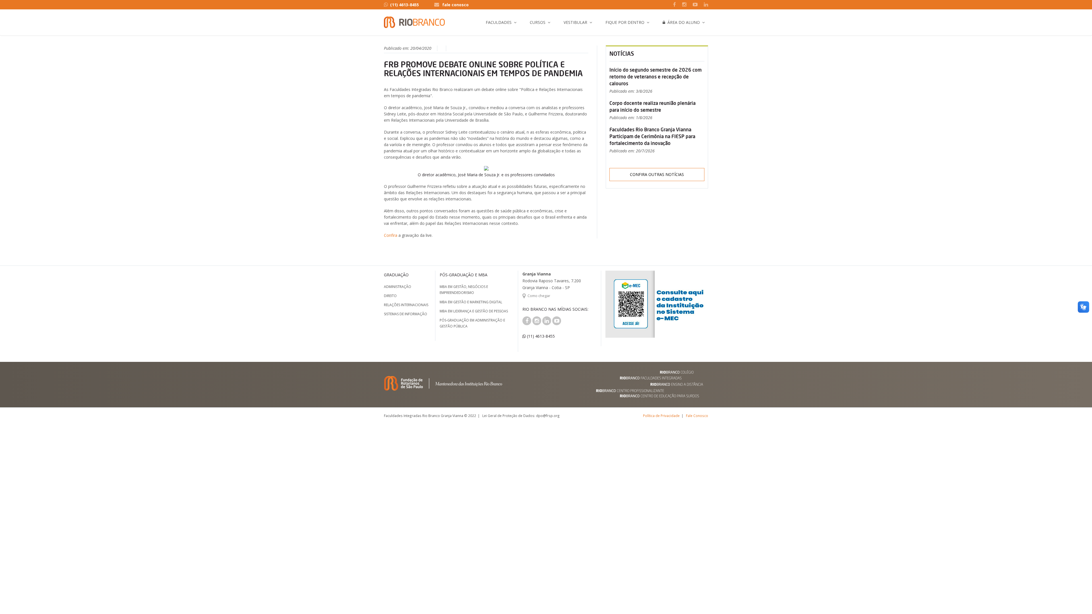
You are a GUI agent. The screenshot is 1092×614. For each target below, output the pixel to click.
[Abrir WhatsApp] (1077, 599)
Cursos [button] (537, 22)
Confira (391, 235)
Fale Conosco (697, 415)
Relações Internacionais (406, 304)
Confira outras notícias (657, 174)
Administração (397, 286)
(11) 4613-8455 (404, 4)
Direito (390, 295)
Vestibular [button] (575, 22)
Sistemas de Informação (405, 314)
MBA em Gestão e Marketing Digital (471, 302)
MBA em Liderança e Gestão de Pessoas (474, 311)
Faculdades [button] (499, 22)
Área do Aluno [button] (682, 22)
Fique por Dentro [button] (624, 22)
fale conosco (455, 4)
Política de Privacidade (661, 415)
